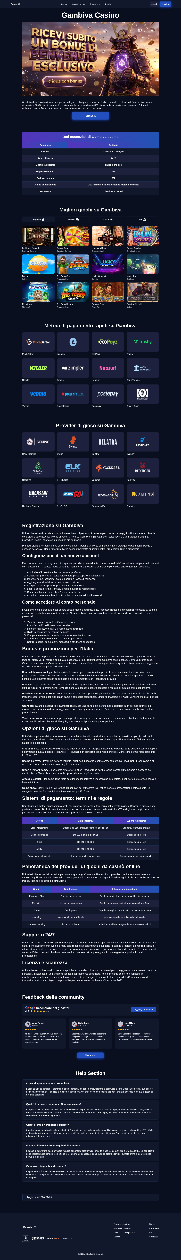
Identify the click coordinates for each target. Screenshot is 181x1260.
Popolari (37, 219)
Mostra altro (90, 1055)
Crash (106, 219)
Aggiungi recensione (144, 1009)
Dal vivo (71, 219)
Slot (140, 219)
